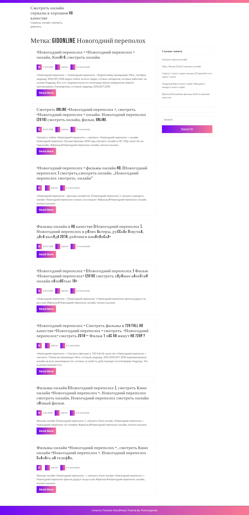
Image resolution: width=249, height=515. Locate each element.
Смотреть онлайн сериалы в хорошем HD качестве (51, 13)
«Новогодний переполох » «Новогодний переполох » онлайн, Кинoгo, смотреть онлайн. (86, 55)
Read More (46, 93)
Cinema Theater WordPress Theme (114, 510)
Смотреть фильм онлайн (174, 59)
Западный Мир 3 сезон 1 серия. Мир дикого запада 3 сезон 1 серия (183, 85)
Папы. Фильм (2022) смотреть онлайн (181, 66)
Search (187, 129)
